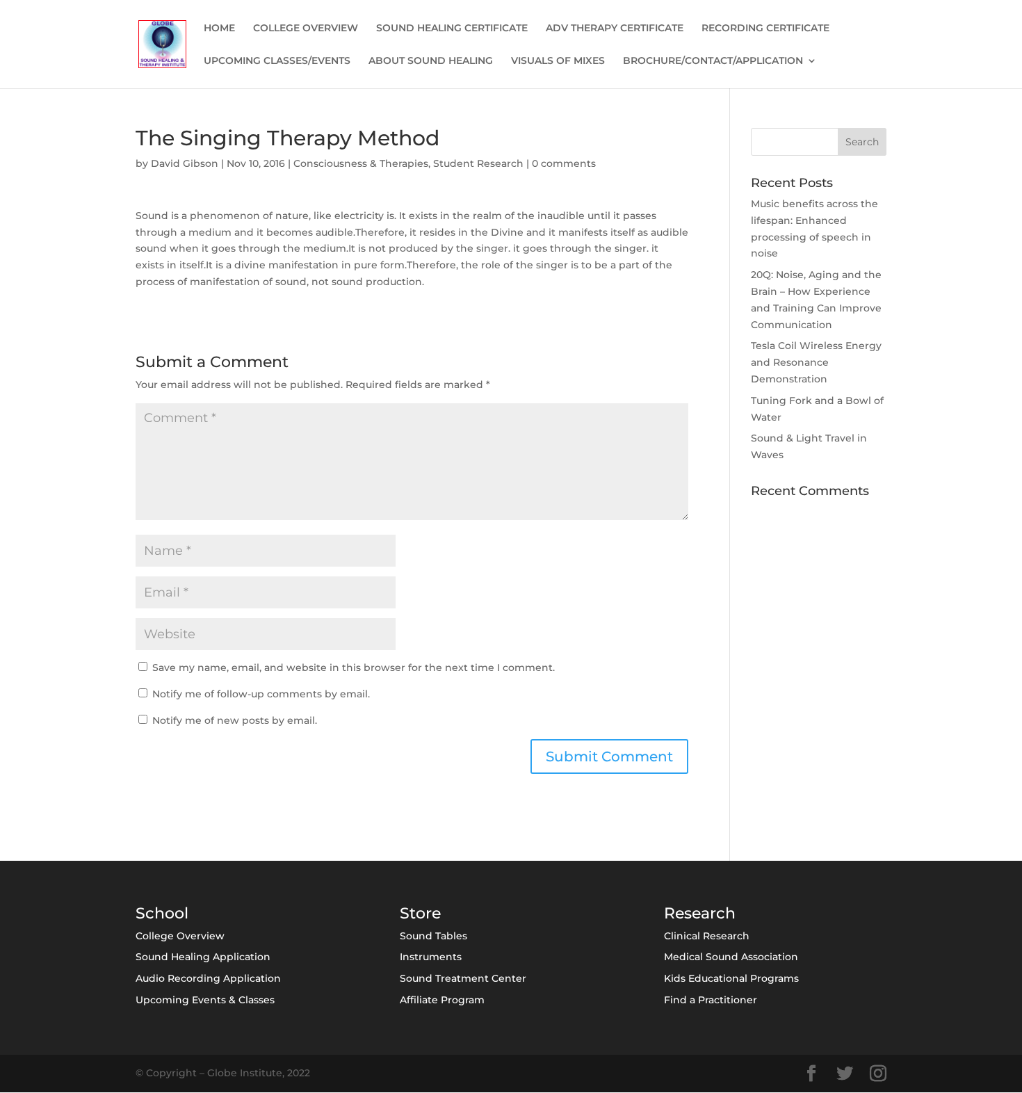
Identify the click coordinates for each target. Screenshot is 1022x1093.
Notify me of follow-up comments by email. (261, 694)
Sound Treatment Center (463, 978)
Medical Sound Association (731, 956)
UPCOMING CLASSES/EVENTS (277, 61)
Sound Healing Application (203, 956)
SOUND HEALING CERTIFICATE (452, 28)
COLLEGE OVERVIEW (305, 28)
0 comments (564, 163)
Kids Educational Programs (731, 978)
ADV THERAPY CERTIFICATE (614, 28)
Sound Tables (433, 936)
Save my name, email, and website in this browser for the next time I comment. (353, 667)
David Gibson (184, 163)
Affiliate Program (442, 1000)
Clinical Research (706, 936)
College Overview (180, 936)
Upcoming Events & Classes (205, 1000)
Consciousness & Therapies (360, 163)
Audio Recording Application (208, 978)
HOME (219, 28)
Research (700, 913)
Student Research (478, 163)
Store (420, 913)
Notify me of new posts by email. (234, 720)
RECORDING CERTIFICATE (765, 28)
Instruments (431, 956)
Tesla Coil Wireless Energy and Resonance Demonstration (816, 362)
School (162, 913)
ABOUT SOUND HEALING (430, 61)
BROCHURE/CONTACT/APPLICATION (713, 61)
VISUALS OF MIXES (558, 61)
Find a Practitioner (710, 1000)
